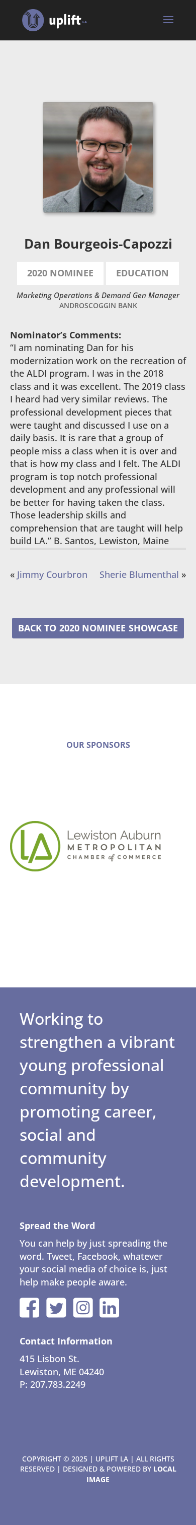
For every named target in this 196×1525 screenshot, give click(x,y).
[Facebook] (30, 1308)
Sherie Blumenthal (139, 574)
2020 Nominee (92, 628)
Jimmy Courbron (52, 574)
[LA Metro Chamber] (98, 846)
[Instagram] (83, 1308)
